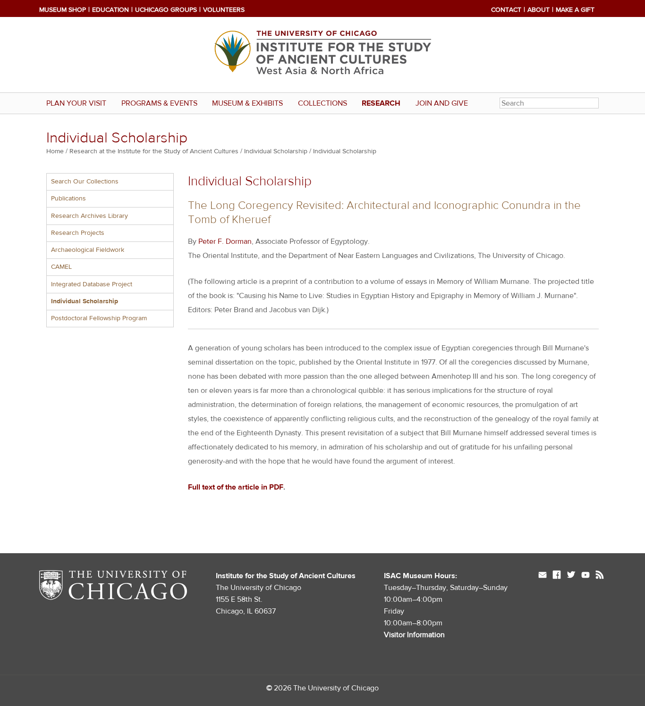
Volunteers (224, 10)
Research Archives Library (89, 216)
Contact (506, 10)
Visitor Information (414, 635)
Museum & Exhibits (247, 103)
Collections (322, 103)
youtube (585, 576)
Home (55, 151)
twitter (571, 576)
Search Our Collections (85, 181)
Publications (68, 198)
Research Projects (77, 233)
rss (599, 576)
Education (110, 10)
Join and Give (442, 103)
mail (542, 576)
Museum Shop (62, 10)
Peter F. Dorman (225, 241)
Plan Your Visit (76, 103)
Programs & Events (159, 103)
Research (381, 103)
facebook (556, 576)
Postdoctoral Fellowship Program (99, 318)
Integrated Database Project (91, 284)
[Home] (322, 54)
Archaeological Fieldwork (87, 250)
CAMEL (61, 267)
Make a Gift (575, 10)
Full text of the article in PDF (235, 487)
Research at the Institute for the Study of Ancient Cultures (153, 151)
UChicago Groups (166, 10)
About (538, 10)
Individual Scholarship (275, 151)
